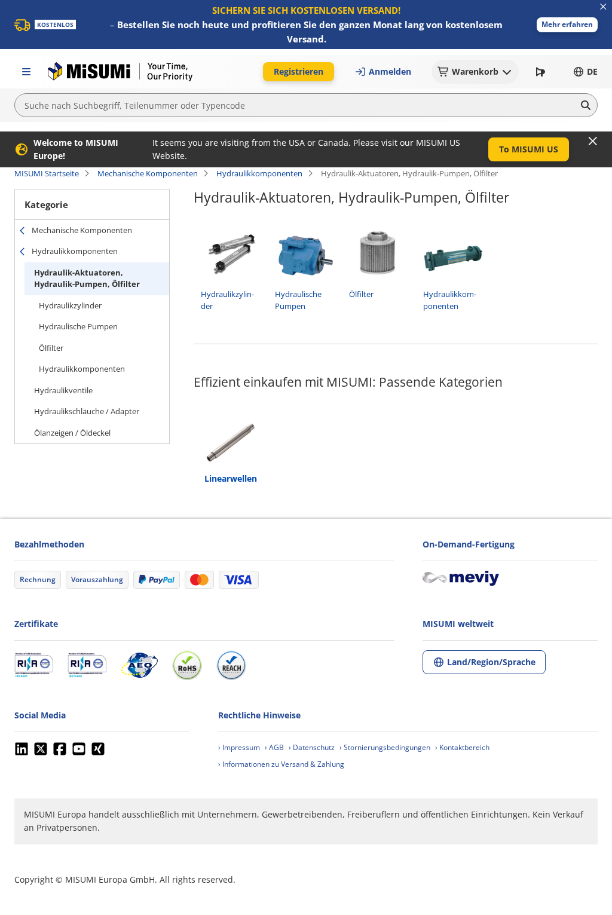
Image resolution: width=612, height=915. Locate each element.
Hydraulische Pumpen (78, 326)
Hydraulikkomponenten (259, 173)
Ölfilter (51, 347)
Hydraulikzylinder (70, 305)
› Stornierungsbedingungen (384, 747)
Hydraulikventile (63, 390)
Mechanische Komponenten (147, 173)
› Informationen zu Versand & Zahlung (281, 764)
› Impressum (239, 747)
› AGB (274, 747)
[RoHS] (187, 665)
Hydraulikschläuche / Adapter (86, 411)
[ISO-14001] (87, 665)
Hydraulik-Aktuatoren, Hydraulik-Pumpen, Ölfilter (87, 278)
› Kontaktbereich (462, 747)
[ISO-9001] (33, 665)
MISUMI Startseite (46, 173)
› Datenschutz (312, 747)
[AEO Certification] (139, 665)
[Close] (592, 141)
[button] (567, 24)
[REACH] (231, 665)
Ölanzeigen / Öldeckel (72, 432)
